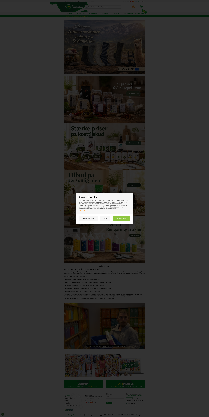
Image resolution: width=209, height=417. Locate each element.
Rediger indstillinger (88, 218)
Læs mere (82, 210)
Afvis (105, 218)
